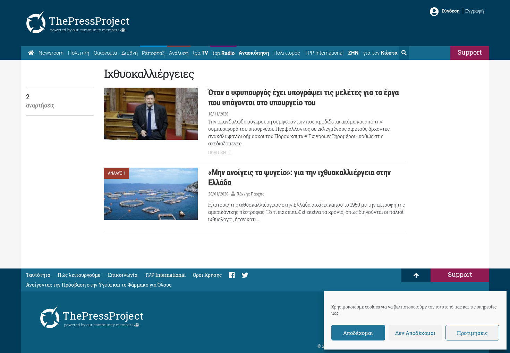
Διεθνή (129, 53)
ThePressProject (89, 20)
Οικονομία (105, 53)
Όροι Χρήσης (207, 275)
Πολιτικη (217, 152)
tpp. (200, 53)
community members (100, 29)
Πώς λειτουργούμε (79, 275)
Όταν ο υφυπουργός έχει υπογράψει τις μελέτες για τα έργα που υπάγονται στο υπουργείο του (303, 97)
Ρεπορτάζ (153, 53)
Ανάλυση (178, 53)
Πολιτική (78, 53)
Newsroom (51, 53)
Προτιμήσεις (472, 332)
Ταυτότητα (38, 275)
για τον (380, 53)
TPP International (324, 53)
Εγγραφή (474, 11)
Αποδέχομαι (358, 332)
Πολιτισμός (286, 53)
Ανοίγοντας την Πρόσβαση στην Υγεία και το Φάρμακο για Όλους (98, 284)
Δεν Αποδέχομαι (415, 332)
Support (470, 52)
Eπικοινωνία (122, 275)
